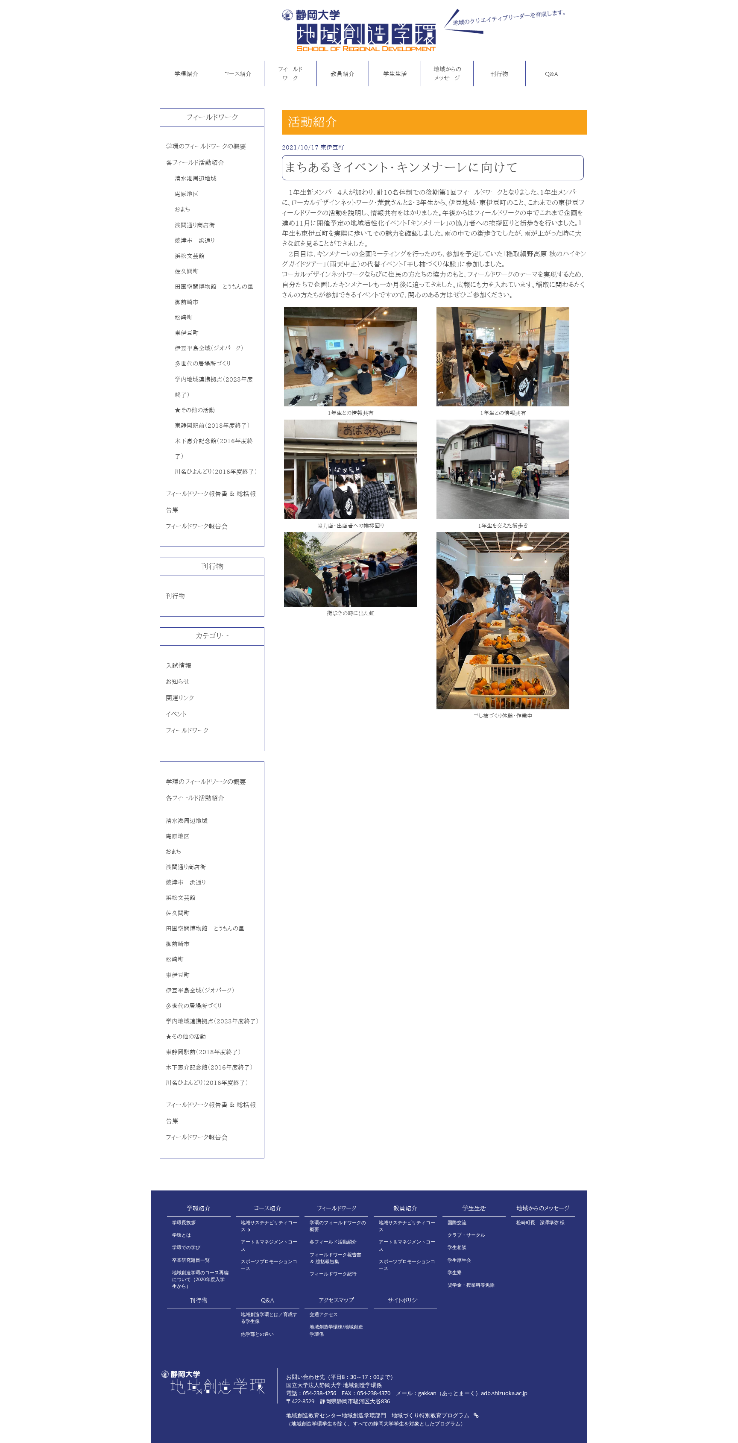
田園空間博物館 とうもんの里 (214, 286)
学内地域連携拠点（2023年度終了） (212, 1021)
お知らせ (178, 682)
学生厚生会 (459, 1260)
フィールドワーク (290, 74)
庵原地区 (187, 194)
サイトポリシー (405, 1300)
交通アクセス (324, 1314)
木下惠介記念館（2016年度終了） (209, 1067)
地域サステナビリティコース (269, 1225)
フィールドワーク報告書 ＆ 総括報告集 (335, 1257)
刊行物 (499, 74)
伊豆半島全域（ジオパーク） (209, 348)
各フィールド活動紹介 (195, 162)
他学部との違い (257, 1334)
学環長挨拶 (184, 1222)
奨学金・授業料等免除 (471, 1284)
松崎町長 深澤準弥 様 (540, 1222)
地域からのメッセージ (447, 74)
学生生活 (395, 74)
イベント (176, 714)
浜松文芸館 (190, 256)
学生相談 (457, 1247)
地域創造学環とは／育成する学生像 (269, 1317)
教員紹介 (342, 74)
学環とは (181, 1234)
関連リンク (180, 698)
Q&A (551, 74)
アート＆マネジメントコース (269, 1245)
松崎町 (184, 317)
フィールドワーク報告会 (197, 526)
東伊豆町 (187, 332)
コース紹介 (238, 74)
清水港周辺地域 (196, 178)
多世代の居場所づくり (203, 363)
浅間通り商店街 (195, 225)
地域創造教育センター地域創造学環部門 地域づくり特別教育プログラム (378, 1415)
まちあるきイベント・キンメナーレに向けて (401, 167)
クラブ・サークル (466, 1234)
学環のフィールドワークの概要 (206, 146)
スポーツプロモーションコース (269, 1264)
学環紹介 (186, 74)
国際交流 (457, 1222)
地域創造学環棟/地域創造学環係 (336, 1330)
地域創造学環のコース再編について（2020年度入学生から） (200, 1279)
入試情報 (178, 665)
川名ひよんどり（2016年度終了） (216, 471)
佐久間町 (187, 271)
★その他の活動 (195, 410)
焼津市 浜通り (195, 240)
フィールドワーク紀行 (333, 1273)
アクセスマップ (336, 1300)
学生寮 (455, 1272)
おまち (182, 209)
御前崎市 (187, 302)
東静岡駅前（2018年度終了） (212, 425)
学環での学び (186, 1247)
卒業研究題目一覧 (191, 1260)
